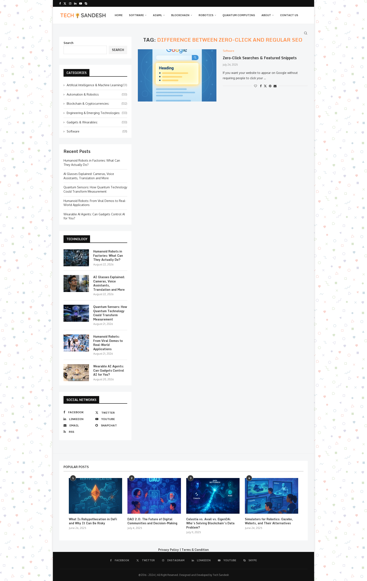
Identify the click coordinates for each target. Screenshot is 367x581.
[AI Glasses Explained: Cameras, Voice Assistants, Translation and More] (76, 283)
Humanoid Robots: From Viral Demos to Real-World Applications (108, 342)
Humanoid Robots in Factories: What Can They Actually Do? (108, 255)
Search (68, 43)
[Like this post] (255, 86)
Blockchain (180, 15)
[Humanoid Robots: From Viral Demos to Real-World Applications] (76, 342)
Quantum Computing (239, 15)
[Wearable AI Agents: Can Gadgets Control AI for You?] (76, 372)
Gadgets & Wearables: (97, 122)
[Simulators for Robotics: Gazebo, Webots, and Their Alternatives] (271, 496)
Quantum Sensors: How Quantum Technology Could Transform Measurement (110, 313)
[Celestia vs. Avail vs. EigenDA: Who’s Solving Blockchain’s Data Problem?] (213, 496)
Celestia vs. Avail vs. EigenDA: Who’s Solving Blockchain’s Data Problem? (210, 523)
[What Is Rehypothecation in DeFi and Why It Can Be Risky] (95, 496)
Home (119, 15)
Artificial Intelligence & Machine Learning (97, 85)
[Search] (305, 33)
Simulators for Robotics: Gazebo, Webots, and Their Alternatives (269, 521)
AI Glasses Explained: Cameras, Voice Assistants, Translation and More (109, 283)
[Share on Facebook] (261, 86)
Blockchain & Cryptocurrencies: (97, 103)
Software (136, 15)
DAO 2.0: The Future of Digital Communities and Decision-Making (152, 521)
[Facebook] (60, 3)
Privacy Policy (168, 549)
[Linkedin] (75, 3)
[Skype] (86, 3)
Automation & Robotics (97, 94)
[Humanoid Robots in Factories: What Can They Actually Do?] (76, 257)
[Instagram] (70, 3)
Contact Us (289, 15)
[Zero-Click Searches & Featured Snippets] (177, 75)
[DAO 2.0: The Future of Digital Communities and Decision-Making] (154, 496)
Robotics (206, 15)
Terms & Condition (195, 549)
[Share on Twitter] (265, 86)
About (266, 15)
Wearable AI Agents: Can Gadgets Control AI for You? (108, 370)
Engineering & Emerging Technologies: (97, 113)
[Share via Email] (275, 86)
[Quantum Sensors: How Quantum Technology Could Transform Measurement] (76, 313)
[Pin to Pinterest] (270, 86)
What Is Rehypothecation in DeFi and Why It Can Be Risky (93, 521)
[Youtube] (80, 3)
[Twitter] (65, 3)
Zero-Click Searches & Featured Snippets (260, 58)
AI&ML (157, 15)
